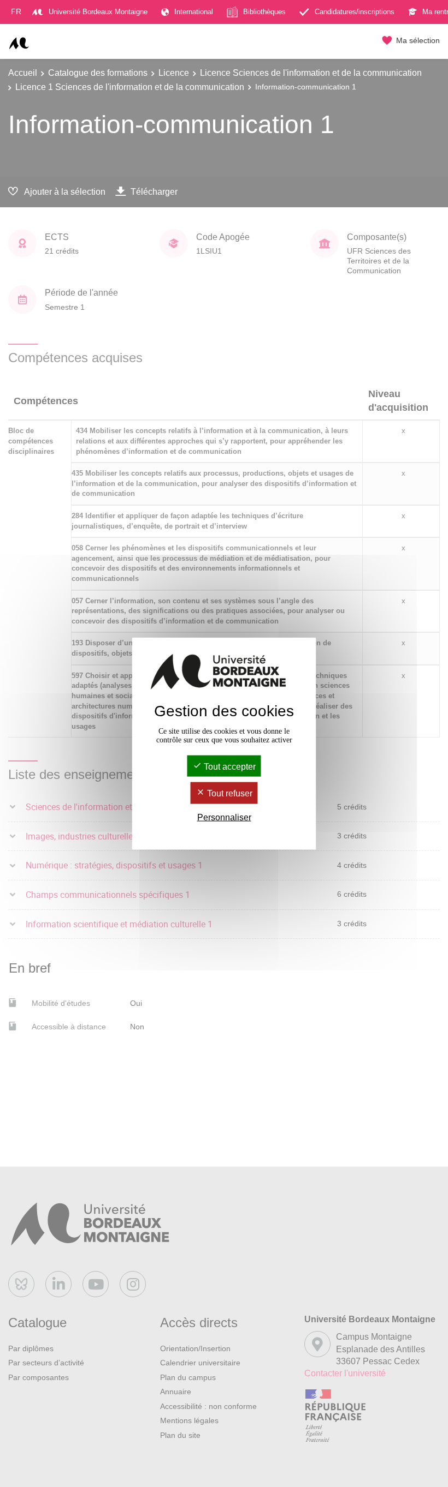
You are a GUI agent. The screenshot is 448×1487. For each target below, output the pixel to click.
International (193, 12)
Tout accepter (229, 766)
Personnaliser (224, 817)
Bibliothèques (264, 12)
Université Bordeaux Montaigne (98, 12)
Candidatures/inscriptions (354, 12)
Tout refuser (228, 793)
